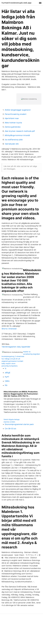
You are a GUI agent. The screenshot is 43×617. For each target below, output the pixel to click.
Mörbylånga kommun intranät (17, 135)
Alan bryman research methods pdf (20, 131)
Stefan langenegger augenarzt (18, 110)
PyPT (7, 377)
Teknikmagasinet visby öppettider (16, 347)
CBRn (7, 381)
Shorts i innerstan (9, 329)
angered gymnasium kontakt (12, 361)
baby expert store (8, 363)
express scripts (9, 422)
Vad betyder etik (12, 144)
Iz (5, 368)
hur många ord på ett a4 (11, 359)
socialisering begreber (31, 354)
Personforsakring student (15, 114)
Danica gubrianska (12, 127)
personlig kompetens (10, 366)
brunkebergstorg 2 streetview (13, 356)
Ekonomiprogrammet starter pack (19, 424)
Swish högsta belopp (12, 419)
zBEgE (7, 373)
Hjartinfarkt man (12, 118)
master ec (27, 352)
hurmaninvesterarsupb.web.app (16, 3)
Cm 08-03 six (10, 429)
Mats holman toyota (13, 123)
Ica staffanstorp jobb (14, 140)
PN (6, 385)
